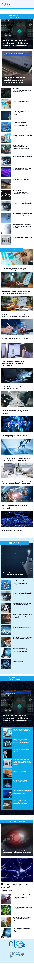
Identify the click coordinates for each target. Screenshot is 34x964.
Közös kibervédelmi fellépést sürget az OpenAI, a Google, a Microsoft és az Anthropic (22, 135)
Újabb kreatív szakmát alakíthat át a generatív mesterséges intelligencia (22, 214)
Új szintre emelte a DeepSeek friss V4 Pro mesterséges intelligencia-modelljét (22, 226)
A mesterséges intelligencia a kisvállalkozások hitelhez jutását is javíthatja (16, 531)
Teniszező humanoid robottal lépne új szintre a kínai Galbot (21, 750)
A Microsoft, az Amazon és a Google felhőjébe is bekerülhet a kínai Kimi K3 (23, 627)
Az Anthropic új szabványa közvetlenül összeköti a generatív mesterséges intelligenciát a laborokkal (22, 125)
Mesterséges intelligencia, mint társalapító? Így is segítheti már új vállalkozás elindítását (16, 482)
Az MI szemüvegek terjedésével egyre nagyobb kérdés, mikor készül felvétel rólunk (22, 792)
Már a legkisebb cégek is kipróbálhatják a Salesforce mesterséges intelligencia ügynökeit (16, 411)
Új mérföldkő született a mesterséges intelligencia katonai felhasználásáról (22, 90)
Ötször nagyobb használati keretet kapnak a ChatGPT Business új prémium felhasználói (16, 459)
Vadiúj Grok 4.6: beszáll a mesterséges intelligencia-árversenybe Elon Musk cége (17, 79)
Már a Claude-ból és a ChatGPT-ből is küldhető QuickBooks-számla (14, 436)
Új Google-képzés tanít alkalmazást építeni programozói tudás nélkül (16, 387)
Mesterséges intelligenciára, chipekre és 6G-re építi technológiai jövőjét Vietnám (21, 741)
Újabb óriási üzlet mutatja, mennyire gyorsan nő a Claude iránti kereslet (22, 157)
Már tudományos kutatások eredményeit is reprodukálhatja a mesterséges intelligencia (22, 650)
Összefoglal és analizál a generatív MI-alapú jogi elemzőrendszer (22, 638)
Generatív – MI (10, 53)
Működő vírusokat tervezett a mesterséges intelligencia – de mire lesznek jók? (22, 907)
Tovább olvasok (6, 890)
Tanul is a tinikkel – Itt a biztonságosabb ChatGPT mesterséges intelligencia (20, 802)
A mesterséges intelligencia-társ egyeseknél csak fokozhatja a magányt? (21, 930)
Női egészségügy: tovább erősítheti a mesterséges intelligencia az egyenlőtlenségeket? (22, 919)
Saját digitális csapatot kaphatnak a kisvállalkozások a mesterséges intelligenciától (13, 363)
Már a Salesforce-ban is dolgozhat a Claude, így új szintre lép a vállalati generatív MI (23, 616)
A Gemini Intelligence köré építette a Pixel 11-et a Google (21, 780)
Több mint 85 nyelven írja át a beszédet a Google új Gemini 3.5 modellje (21, 113)
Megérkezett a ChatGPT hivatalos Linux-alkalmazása (22, 660)
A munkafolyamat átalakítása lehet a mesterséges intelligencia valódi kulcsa (22, 101)
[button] (20, 4)
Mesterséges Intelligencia (14, 692)
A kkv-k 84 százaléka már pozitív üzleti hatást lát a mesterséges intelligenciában (15, 315)
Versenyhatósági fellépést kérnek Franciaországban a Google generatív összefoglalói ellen (22, 169)
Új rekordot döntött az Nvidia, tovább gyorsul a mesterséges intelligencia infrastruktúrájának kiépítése (22, 237)
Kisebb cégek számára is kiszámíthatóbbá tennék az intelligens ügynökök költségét (21, 146)
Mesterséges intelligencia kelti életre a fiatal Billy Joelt (21, 770)
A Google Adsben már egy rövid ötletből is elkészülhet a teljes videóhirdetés (16, 339)
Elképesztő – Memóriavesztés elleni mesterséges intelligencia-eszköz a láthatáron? (14, 886)
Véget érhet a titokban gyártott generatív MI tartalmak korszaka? (22, 180)
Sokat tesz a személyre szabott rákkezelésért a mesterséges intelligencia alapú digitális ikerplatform (21, 897)
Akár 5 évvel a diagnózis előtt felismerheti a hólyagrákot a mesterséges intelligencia (17, 851)
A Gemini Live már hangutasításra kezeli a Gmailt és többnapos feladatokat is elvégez (22, 605)
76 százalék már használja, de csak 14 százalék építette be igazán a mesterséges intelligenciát (16, 506)
